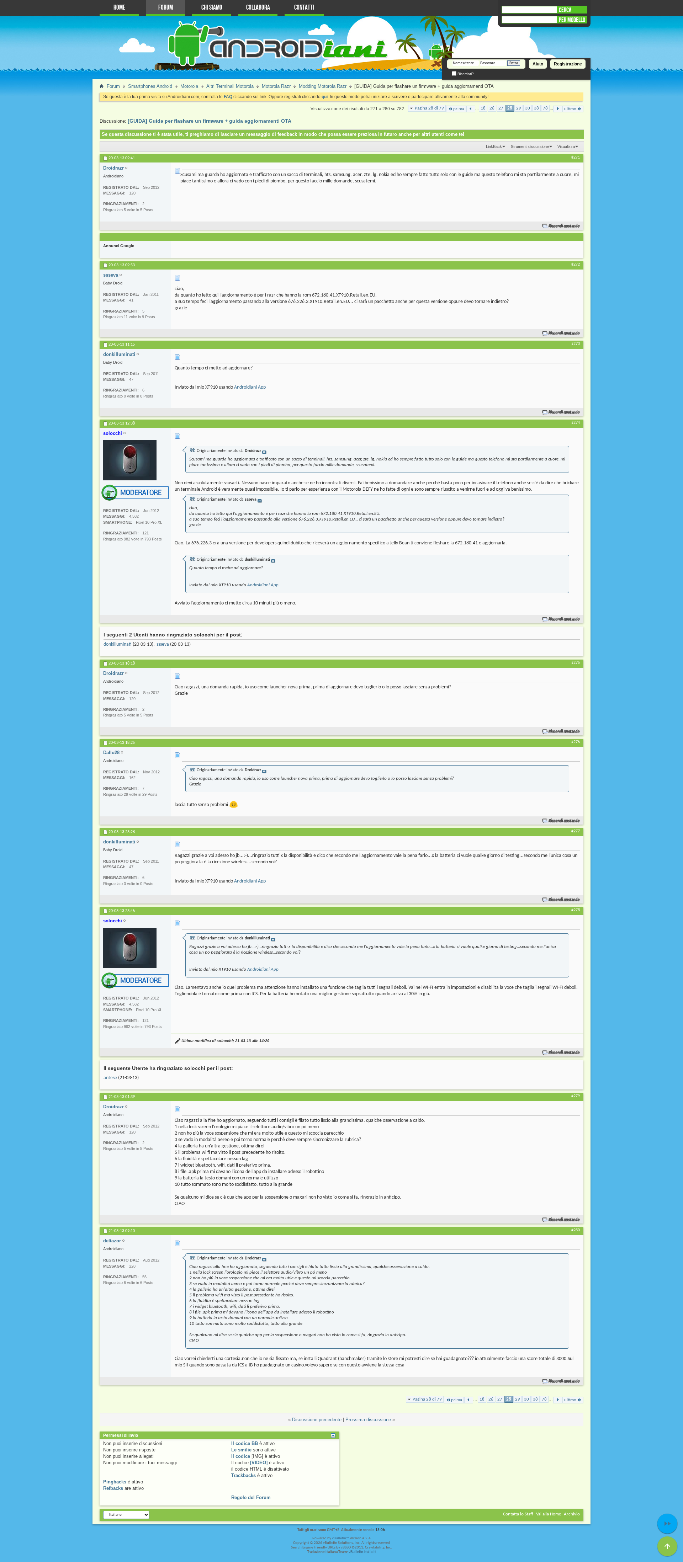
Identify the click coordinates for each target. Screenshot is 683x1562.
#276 (575, 742)
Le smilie (241, 1449)
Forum (165, 8)
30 (527, 108)
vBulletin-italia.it (362, 1552)
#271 (575, 157)
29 (518, 108)
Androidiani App (250, 387)
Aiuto (538, 64)
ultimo (570, 109)
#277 (575, 831)
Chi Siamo (211, 8)
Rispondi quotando (564, 226)
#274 (575, 423)
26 (491, 108)
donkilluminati (118, 644)
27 (500, 108)
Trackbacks (243, 1475)
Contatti (304, 8)
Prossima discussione (368, 1419)
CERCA (565, 10)
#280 (575, 1230)
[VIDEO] (259, 1462)
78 (545, 108)
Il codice (240, 1456)
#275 (575, 663)
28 (509, 108)
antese (110, 1078)
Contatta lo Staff (518, 1514)
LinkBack (494, 146)
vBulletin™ (340, 1538)
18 (483, 108)
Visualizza (566, 146)
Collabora (258, 8)
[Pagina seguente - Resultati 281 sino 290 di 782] (557, 109)
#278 (575, 910)
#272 (575, 264)
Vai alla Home (548, 1514)
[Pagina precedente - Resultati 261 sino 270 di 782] (470, 109)
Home (119, 8)
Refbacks (113, 1488)
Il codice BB (244, 1443)
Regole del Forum (251, 1497)
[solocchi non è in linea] (130, 460)
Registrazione (568, 64)
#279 (575, 1096)
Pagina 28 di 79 (429, 108)
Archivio (572, 1514)
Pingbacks (114, 1481)
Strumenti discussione (530, 146)
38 (536, 108)
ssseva (163, 644)
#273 (575, 344)
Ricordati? (465, 74)
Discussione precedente (317, 1419)
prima (458, 109)
